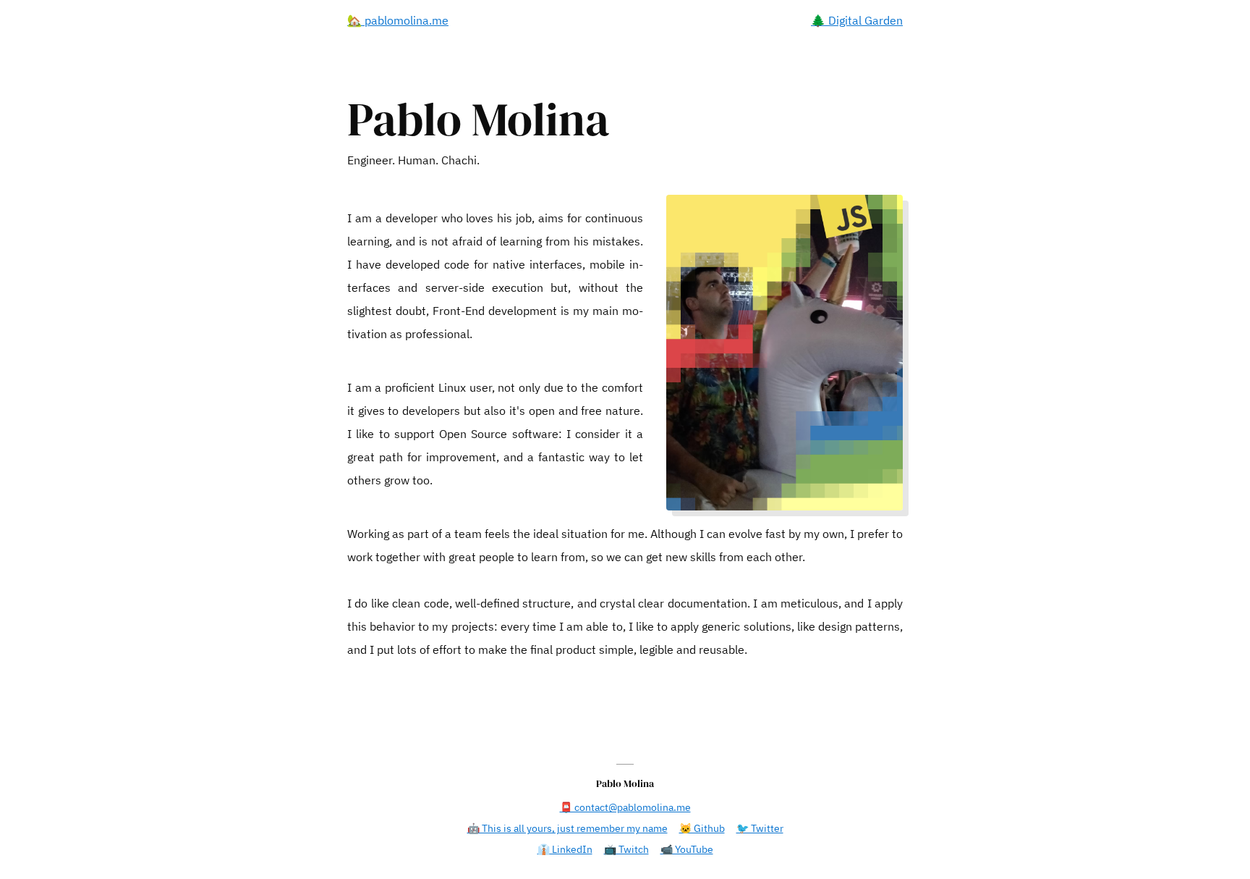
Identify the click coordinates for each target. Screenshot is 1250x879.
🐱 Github (702, 828)
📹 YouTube (686, 849)
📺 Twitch (626, 849)
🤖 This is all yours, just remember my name (567, 828)
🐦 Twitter (759, 828)
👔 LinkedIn (564, 849)
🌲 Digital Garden (857, 20)
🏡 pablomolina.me (397, 20)
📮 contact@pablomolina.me (625, 807)
